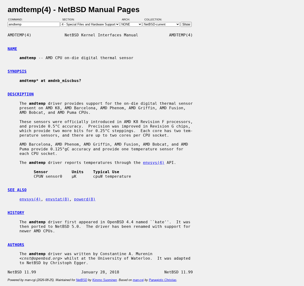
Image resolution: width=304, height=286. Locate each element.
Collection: (153, 19)
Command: (16, 19)
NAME (12, 49)
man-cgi (138, 280)
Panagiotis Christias (162, 280)
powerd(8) (84, 199)
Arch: (128, 19)
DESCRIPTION (21, 94)
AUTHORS (16, 245)
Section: (69, 19)
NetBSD (81, 280)
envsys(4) (153, 162)
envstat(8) (57, 199)
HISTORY (16, 212)
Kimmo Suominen (104, 280)
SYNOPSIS (17, 71)
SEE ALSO (17, 190)
